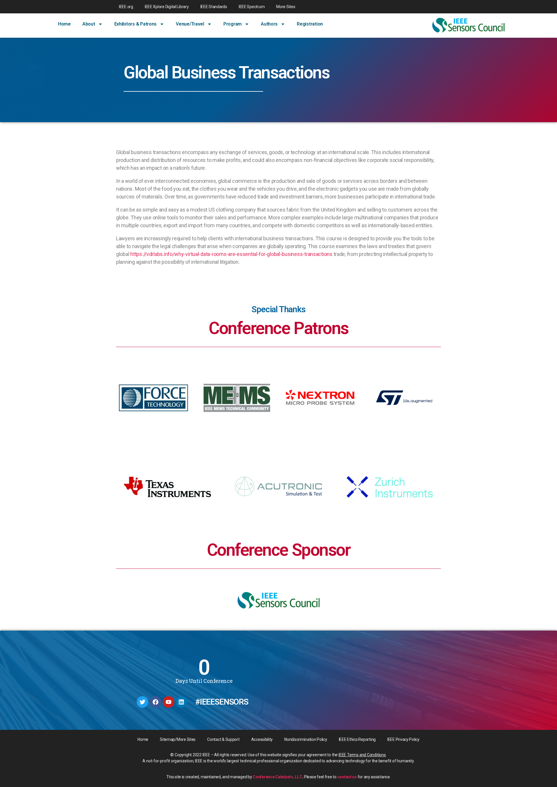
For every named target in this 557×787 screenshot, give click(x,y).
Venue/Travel (190, 24)
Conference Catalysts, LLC (277, 777)
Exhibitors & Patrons (135, 24)
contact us (347, 777)
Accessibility (262, 739)
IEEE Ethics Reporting (357, 739)
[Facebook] (155, 702)
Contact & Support (223, 739)
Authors (269, 24)
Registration (310, 24)
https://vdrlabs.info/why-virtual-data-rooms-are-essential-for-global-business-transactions (231, 254)
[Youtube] (168, 702)
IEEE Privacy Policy (403, 739)
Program (232, 24)
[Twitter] (142, 702)
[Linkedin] (181, 702)
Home (64, 24)
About (88, 24)
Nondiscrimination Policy (305, 739)
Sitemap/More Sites (178, 739)
